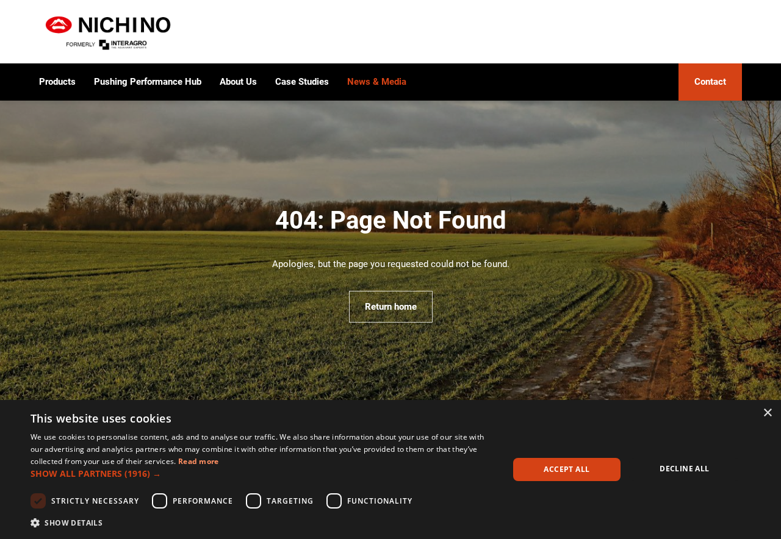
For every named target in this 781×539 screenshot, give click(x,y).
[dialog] (390, 469)
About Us (238, 81)
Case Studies (302, 81)
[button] (263, 474)
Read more (198, 461)
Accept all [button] (566, 469)
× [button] (767, 413)
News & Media (376, 81)
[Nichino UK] (108, 32)
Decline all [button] (684, 468)
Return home (391, 306)
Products (57, 81)
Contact (710, 81)
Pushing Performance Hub (147, 81)
